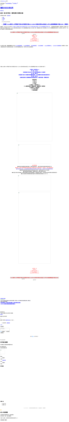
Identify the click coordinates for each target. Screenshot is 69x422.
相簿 (3, 17)
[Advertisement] (34, 56)
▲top (1, 324)
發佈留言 (2, 332)
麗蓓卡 (1, 314)
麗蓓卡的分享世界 (6, 8)
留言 (9, 320)
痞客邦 (7, 320)
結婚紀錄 (8, 322)
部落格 (3, 18)
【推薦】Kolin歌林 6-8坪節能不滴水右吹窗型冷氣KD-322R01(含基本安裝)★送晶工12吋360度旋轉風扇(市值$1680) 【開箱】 (35, 24)
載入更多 (2, 326)
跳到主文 (2, 10)
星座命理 (8, 15)
